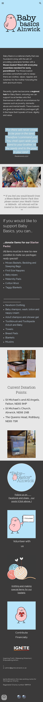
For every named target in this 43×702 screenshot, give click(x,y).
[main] (21, 85)
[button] (3, 3)
